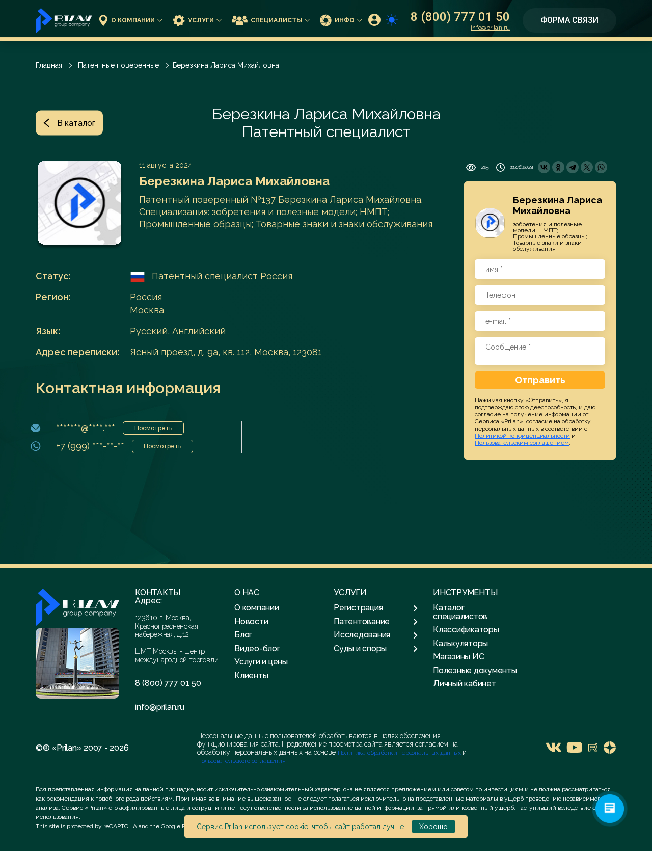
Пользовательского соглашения (241, 760)
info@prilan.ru (490, 27)
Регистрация (358, 608)
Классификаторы (466, 629)
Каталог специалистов (460, 612)
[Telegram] (572, 167)
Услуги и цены (261, 662)
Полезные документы (475, 670)
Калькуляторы (460, 643)
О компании (133, 20)
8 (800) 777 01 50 (460, 17)
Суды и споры (360, 649)
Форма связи (569, 20)
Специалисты (276, 20)
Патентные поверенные (118, 65)
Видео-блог (257, 648)
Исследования (362, 635)
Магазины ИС (458, 656)
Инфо (345, 20)
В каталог (76, 123)
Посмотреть (153, 428)
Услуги (201, 20)
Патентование (362, 622)
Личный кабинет (464, 683)
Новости (251, 621)
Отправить (540, 380)
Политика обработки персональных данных (400, 752)
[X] (587, 167)
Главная (49, 65)
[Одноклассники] (558, 167)
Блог (243, 635)
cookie (297, 826)
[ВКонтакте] (544, 167)
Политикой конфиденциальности (522, 435)
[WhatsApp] (601, 167)
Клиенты (251, 675)
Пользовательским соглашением (522, 442)
